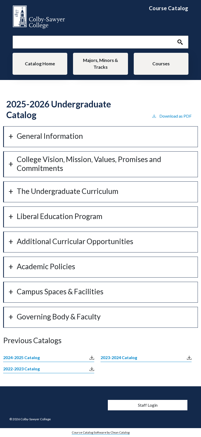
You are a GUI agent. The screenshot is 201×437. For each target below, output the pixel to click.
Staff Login (148, 404)
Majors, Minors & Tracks (100, 64)
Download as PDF (175, 115)
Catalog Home (40, 63)
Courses (161, 63)
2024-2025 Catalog (21, 357)
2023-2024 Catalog (118, 357)
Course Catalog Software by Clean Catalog (101, 432)
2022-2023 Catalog (21, 368)
